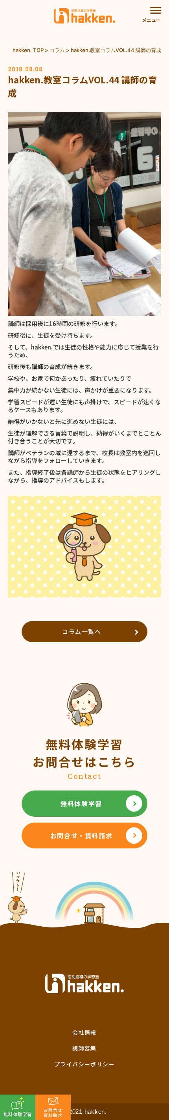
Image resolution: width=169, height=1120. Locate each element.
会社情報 (84, 1032)
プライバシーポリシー (84, 1064)
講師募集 (84, 1048)
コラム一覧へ (81, 631)
